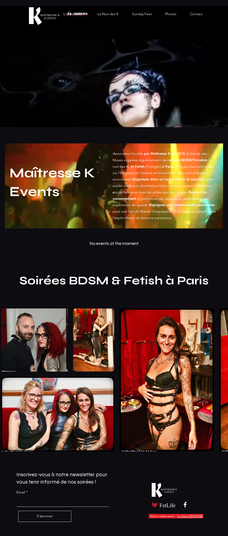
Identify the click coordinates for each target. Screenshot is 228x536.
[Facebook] (185, 504)
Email (20, 492)
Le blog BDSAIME (190, 516)
